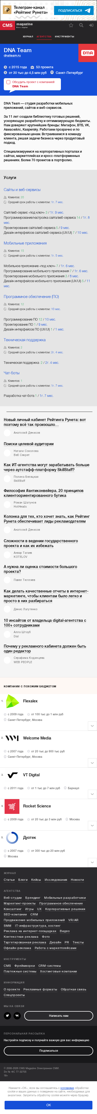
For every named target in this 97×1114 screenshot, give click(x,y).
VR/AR (73, 920)
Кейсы (36, 880)
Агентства (44, 36)
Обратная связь (73, 989)
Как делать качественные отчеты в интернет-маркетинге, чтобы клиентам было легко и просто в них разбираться (46, 596)
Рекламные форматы (40, 989)
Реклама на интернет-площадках (30, 931)
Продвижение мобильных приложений (34, 920)
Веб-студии (13, 898)
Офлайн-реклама (17, 948)
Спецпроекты (14, 995)
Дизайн (55, 942)
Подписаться (48, 1050)
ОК (48, 1105)
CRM (34, 914)
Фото (46, 937)
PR (67, 942)
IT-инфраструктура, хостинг (38, 926)
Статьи (9, 880)
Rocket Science (37, 806)
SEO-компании (15, 914)
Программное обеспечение (61, 903)
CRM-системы (50, 966)
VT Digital (31, 775)
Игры (29, 909)
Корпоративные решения (65, 909)
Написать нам (58, 1016)
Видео (65, 931)
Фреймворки (25, 966)
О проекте (12, 989)
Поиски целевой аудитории (29, 444)
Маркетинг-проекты (20, 903)
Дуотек (29, 838)
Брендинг (33, 898)
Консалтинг (13, 909)
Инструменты (64, 36)
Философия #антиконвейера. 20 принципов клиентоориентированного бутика (44, 493)
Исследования (56, 880)
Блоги (23, 880)
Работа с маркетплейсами (56, 948)
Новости (77, 880)
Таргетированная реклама (25, 942)
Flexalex (30, 701)
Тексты (78, 942)
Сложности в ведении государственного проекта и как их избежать (41, 543)
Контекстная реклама (21, 937)
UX (39, 909)
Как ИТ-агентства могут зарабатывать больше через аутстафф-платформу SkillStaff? (46, 467)
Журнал (28, 36)
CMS (7, 966)
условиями (67, 1088)
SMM (8, 926)
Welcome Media (37, 738)
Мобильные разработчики (65, 898)
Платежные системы (20, 971)
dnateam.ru (12, 56)
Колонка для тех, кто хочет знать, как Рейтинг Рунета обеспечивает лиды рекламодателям (47, 519)
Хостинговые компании (58, 971)
